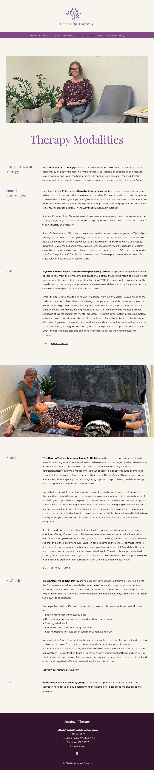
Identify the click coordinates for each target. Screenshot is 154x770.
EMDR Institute (59, 343)
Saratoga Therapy (77, 721)
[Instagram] (77, 753)
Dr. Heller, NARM (60, 568)
